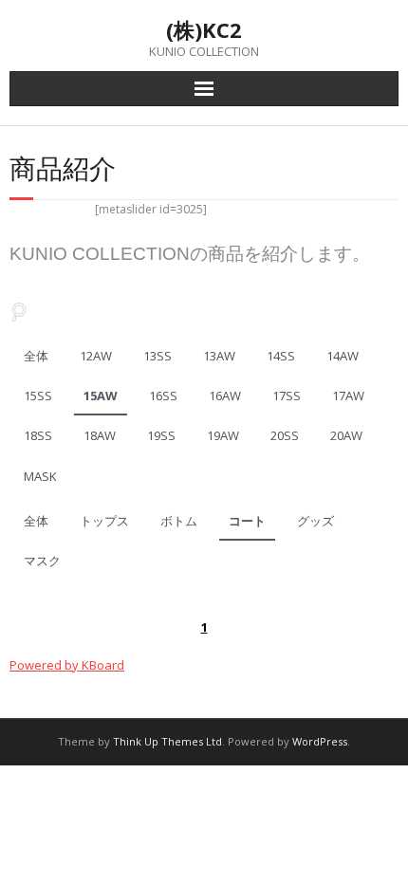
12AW (96, 355)
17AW (348, 395)
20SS (284, 435)
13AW (219, 355)
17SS (286, 395)
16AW (225, 395)
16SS (163, 395)
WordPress (319, 741)
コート (247, 520)
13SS (157, 355)
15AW (100, 395)
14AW (342, 355)
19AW (223, 435)
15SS (38, 395)
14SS (281, 355)
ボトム (178, 520)
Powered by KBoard (66, 664)
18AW (99, 435)
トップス (104, 520)
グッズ (315, 520)
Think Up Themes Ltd (167, 741)
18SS (38, 435)
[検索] (18, 312)
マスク (42, 560)
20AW (346, 435)
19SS (161, 435)
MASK (40, 476)
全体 (36, 355)
